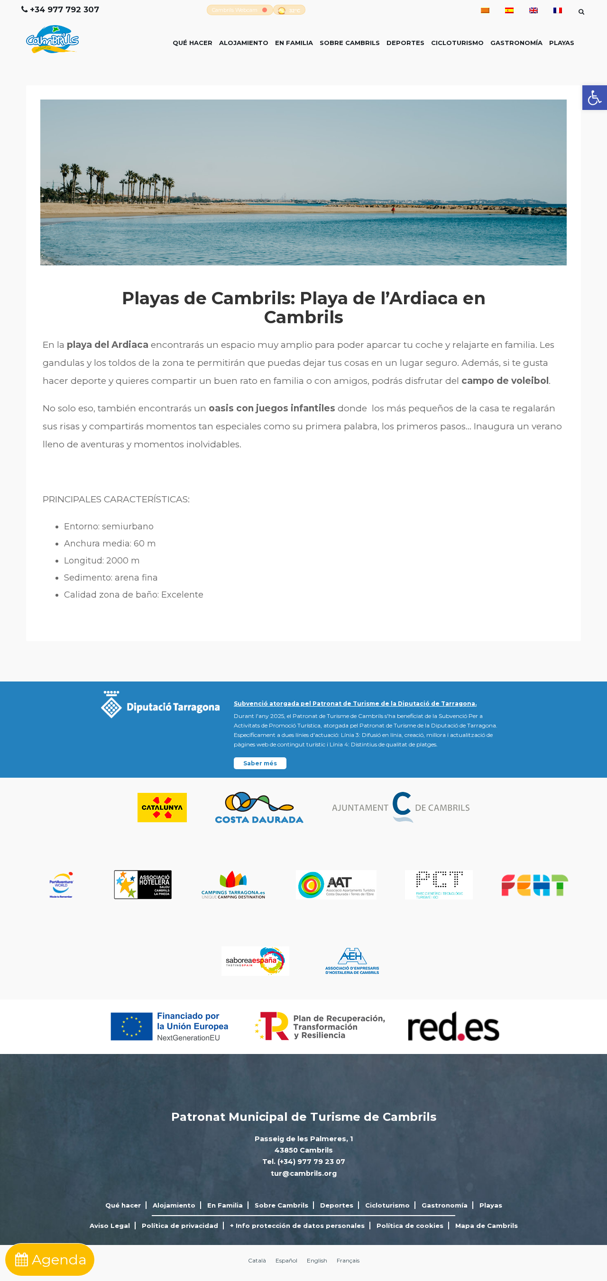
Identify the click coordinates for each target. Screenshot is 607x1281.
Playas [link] (561, 42)
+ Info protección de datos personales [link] (297, 1225)
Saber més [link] (260, 763)
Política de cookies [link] (410, 1225)
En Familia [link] (294, 42)
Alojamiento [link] (243, 42)
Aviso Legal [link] (110, 1225)
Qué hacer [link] (192, 42)
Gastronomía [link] (516, 42)
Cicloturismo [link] (457, 42)
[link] (594, 97)
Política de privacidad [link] (180, 1225)
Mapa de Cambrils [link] (486, 1225)
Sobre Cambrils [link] (350, 42)
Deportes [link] (405, 42)
